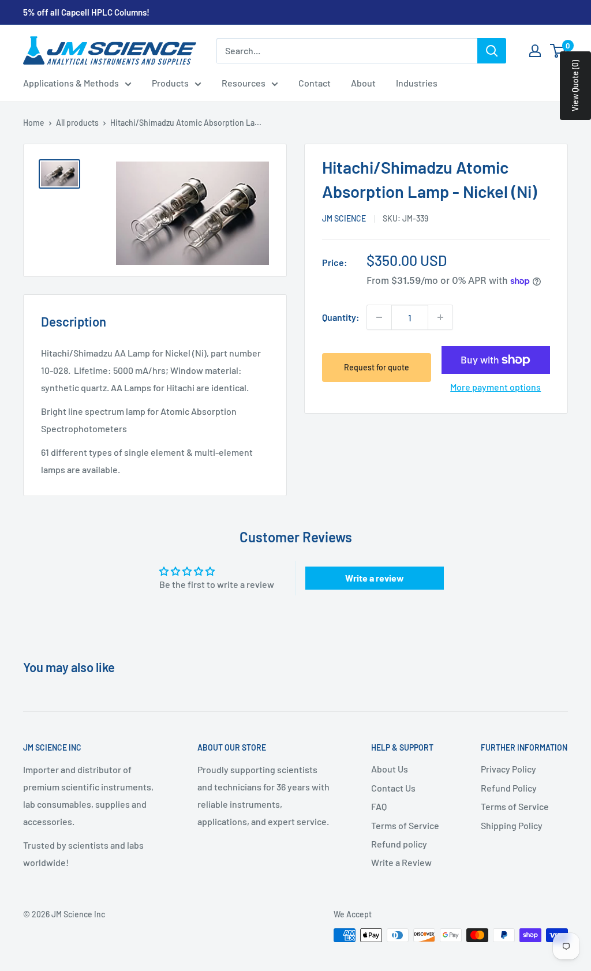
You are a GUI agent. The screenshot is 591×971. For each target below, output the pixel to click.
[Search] (491, 50)
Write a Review (401, 862)
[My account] (535, 50)
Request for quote (376, 367)
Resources (243, 82)
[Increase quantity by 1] (440, 317)
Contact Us (393, 787)
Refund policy (399, 843)
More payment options (495, 386)
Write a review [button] (374, 577)
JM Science (344, 218)
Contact (314, 82)
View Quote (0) (575, 85)
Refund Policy (509, 787)
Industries (416, 82)
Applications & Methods (71, 82)
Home (33, 123)
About (363, 82)
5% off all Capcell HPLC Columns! (86, 12)
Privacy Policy (508, 768)
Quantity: (341, 317)
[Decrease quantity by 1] (379, 317)
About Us (389, 768)
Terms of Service (405, 825)
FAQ (379, 806)
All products (77, 123)
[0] (558, 51)
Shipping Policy (512, 825)
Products (170, 82)
